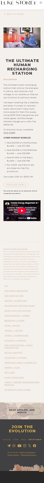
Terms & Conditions (27, 452)
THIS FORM (9, 133)
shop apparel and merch (22, 411)
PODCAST (7, 439)
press (23, 439)
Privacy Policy (13, 455)
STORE (16, 439)
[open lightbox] (22, 37)
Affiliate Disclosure (28, 455)
